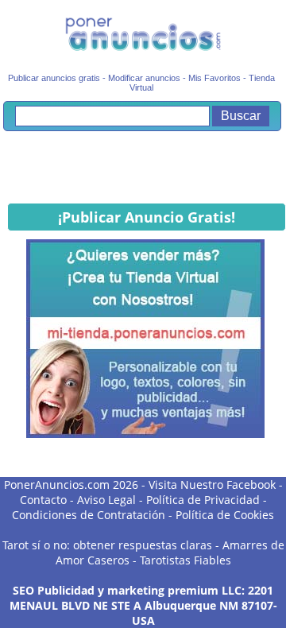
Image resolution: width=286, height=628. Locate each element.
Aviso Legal (106, 499)
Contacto (43, 499)
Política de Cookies (225, 514)
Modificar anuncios (144, 78)
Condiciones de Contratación (88, 514)
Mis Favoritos (214, 78)
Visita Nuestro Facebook (212, 484)
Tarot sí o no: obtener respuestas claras (107, 544)
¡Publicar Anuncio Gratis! (146, 217)
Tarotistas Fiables (185, 560)
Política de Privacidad (203, 499)
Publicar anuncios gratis (54, 78)
